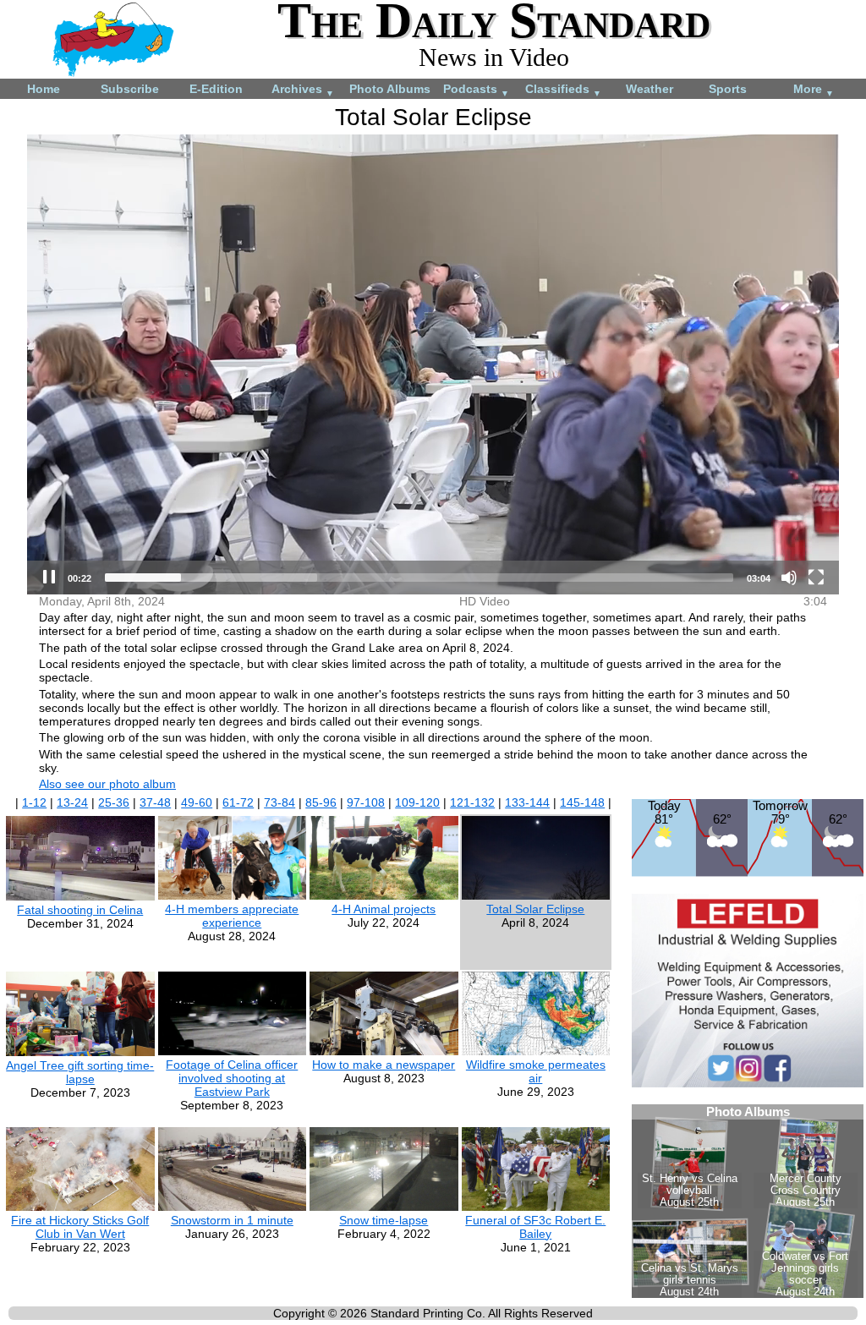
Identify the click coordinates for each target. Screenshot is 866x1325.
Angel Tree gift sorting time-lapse (80, 1072)
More (813, 90)
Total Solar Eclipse (535, 909)
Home (43, 89)
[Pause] (49, 577)
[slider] (419, 577)
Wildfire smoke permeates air (536, 1071)
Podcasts (476, 90)
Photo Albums (389, 89)
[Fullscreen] (816, 577)
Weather (649, 89)
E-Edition (216, 89)
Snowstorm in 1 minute (232, 1220)
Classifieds (563, 90)
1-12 (34, 802)
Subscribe (130, 89)
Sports (728, 89)
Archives (302, 90)
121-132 (472, 802)
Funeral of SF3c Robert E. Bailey (535, 1226)
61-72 (238, 802)
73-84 (279, 802)
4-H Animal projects (384, 909)
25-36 (113, 802)
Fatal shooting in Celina (80, 910)
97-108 (366, 802)
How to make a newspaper (383, 1064)
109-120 (417, 802)
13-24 (72, 802)
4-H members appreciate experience (232, 915)
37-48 (155, 802)
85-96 (321, 802)
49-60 (196, 802)
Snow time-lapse (383, 1220)
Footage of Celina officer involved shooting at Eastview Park (232, 1078)
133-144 (527, 802)
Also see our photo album (107, 784)
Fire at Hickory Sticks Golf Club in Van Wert (80, 1226)
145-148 (582, 802)
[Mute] (789, 577)
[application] (433, 364)
